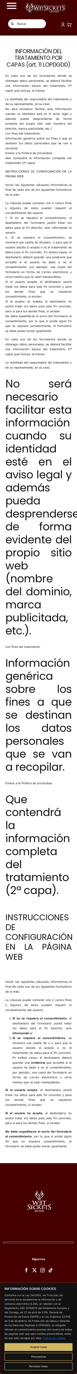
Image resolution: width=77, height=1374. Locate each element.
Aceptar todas (38, 1346)
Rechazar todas (38, 1366)
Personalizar (38, 1356)
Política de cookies (54, 1338)
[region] (38, 1328)
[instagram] (42, 1270)
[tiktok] (50, 1270)
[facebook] (26, 1270)
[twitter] (34, 1270)
